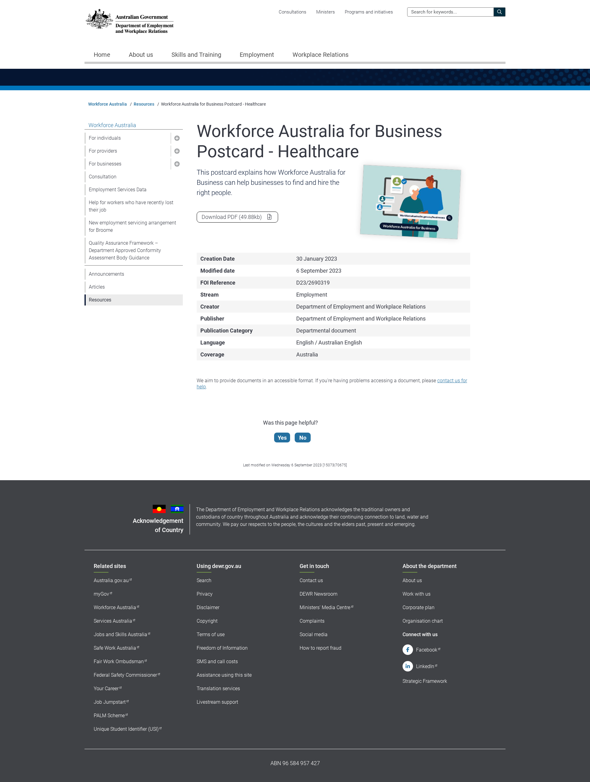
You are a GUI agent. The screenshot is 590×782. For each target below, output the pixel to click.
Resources (144, 104)
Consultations (292, 12)
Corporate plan (419, 607)
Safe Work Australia (115, 648)
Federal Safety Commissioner (125, 675)
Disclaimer (208, 607)
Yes (282, 437)
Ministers (325, 12)
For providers (103, 151)
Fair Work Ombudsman (119, 661)
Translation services (218, 688)
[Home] (130, 21)
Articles (97, 287)
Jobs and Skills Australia (120, 634)
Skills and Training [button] (196, 54)
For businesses (105, 164)
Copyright (207, 621)
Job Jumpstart (110, 702)
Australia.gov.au (111, 580)
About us (412, 580)
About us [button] (141, 54)
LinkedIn (425, 666)
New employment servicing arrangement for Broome (132, 226)
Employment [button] (257, 54)
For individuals (105, 138)
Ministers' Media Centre (325, 607)
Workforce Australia (107, 104)
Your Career (106, 688)
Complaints (312, 621)
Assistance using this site (224, 675)
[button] (177, 138)
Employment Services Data (118, 190)
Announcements (106, 274)
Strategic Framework (425, 681)
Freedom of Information (222, 648)
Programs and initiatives (369, 12)
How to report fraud (320, 648)
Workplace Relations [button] (320, 54)
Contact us (311, 580)
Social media (314, 634)
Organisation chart (423, 621)
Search (204, 580)
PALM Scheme (109, 715)
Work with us (417, 594)
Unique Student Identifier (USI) (126, 729)
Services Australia (113, 621)
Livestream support (217, 702)
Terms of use (211, 634)
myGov (101, 594)
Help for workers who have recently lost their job (131, 206)
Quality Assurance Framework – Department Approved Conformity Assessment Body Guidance (125, 250)
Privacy (205, 594)
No (302, 437)
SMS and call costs (217, 661)
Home (102, 54)
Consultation (102, 177)
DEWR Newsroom (318, 594)
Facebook (426, 650)
